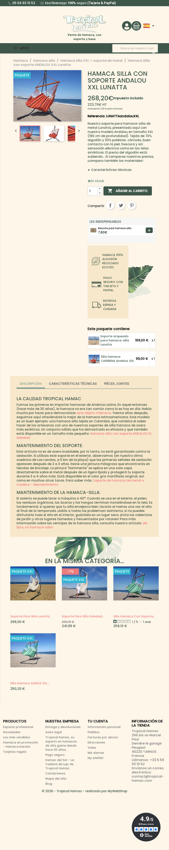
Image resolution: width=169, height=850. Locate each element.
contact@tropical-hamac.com (148, 778)
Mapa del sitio (56, 779)
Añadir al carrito (128, 190)
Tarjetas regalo (15, 752)
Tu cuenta (98, 721)
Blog (48, 784)
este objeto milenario (94, 413)
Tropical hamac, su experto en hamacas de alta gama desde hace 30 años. (61, 743)
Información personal (104, 727)
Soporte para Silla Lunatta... (30, 616)
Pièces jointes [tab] (116, 383)
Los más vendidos (16, 737)
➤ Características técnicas (110, 170)
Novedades (11, 732)
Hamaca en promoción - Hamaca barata (20, 744)
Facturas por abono (103, 737)
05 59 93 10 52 (23, 3)
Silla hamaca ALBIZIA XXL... (29, 683)
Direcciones (96, 742)
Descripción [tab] (31, 383)
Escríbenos (54, 3)
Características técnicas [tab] (73, 383)
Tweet (121, 205)
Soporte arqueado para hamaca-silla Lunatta (114, 340)
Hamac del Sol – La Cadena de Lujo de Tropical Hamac (59, 764)
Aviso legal (53, 732)
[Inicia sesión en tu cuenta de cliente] (126, 25)
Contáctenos (55, 773)
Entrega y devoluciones (63, 727)
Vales (92, 748)
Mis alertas (96, 753)
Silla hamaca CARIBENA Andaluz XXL (117, 359)
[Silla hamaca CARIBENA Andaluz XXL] (94, 358)
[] (149, 48)
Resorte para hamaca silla (114, 228)
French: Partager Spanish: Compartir (110, 205)
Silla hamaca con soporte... (134, 616)
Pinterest (132, 205)
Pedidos (94, 732)
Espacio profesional (18, 727)
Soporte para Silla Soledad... (83, 616)
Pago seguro (55, 755)
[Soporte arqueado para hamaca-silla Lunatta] (94, 340)
